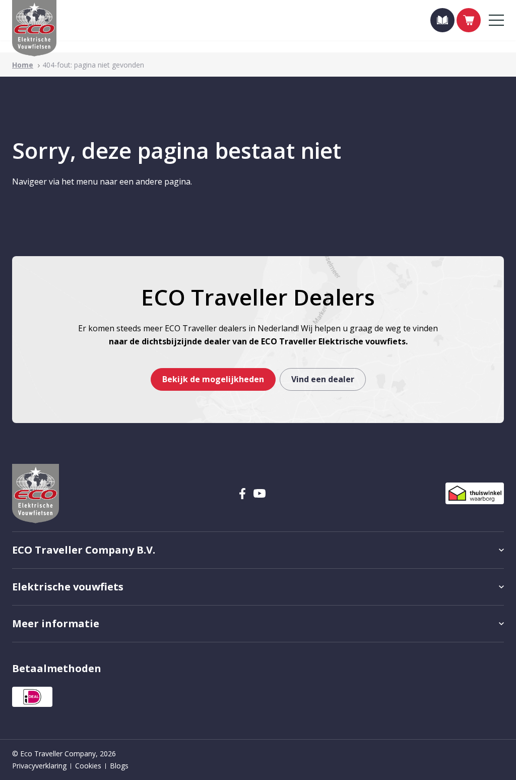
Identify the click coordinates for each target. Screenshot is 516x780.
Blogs (119, 765)
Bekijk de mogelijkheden (213, 379)
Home (22, 65)
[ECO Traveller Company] (34, 28)
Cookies (88, 765)
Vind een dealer (322, 379)
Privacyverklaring (39, 765)
